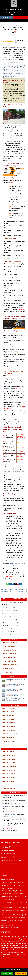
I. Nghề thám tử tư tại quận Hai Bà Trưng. (13, 66)
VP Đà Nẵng (5, 921)
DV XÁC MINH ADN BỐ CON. (10, 665)
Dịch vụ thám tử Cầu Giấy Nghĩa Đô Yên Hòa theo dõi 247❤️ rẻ (15, 685)
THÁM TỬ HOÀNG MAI (9, 737)
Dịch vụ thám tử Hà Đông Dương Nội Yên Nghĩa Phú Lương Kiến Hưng (15, 699)
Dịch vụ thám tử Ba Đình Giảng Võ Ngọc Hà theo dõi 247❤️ (14, 690)
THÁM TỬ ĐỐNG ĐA (8, 715)
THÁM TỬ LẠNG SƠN (9, 774)
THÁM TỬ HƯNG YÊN (9, 788)
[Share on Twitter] (12, 584)
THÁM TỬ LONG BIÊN (9, 719)
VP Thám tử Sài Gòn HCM (8, 899)
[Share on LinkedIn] (20, 584)
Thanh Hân (20, 952)
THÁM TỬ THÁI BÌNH (9, 785)
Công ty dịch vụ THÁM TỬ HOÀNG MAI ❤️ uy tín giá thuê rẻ (15, 694)
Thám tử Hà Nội (6, 795)
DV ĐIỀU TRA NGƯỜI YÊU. (10, 657)
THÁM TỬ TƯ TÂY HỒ (9, 722)
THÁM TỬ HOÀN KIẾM (9, 708)
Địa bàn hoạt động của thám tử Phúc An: (12, 76)
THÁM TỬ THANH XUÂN (9, 730)
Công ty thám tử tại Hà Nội (11, 359)
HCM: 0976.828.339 (21, 973)
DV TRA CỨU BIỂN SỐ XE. (10, 672)
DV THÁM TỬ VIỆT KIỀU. (9, 668)
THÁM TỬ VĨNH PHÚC (9, 759)
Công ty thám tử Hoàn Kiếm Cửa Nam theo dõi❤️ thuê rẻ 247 (15, 680)
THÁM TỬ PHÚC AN (11, 843)
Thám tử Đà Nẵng (6, 806)
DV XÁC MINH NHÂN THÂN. (10, 650)
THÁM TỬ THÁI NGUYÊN (9, 755)
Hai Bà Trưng (14, 158)
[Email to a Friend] (15, 584)
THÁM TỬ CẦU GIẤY (8, 711)
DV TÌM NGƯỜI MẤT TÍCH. (10, 661)
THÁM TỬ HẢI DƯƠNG (9, 770)
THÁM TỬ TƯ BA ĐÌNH (9, 726)
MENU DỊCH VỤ (7, 17)
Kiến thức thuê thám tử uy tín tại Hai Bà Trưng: (14, 65)
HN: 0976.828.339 (7, 973)
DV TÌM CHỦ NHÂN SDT (9, 646)
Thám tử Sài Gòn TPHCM (8, 814)
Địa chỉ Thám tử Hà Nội (7, 879)
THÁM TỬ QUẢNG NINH (9, 766)
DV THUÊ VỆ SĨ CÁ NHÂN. (9, 653)
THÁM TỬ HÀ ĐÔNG (9, 741)
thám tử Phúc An (9, 388)
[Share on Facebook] (10, 584)
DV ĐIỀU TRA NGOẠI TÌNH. (10, 642)
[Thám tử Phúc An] (14, 3)
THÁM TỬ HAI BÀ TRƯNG (10, 734)
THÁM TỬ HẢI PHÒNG (9, 763)
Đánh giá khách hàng (8, 77)
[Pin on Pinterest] (18, 584)
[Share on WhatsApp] (7, 584)
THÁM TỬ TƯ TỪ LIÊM (10, 745)
